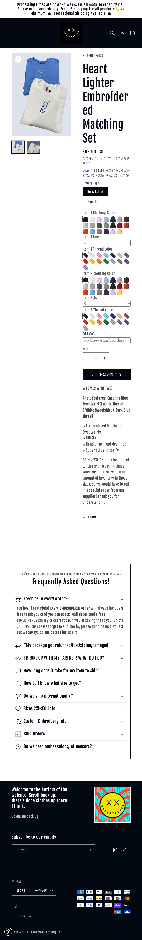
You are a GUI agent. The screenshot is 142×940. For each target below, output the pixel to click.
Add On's (89, 334)
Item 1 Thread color (98, 249)
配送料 (87, 158)
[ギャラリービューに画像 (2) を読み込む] (33, 147)
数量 (86, 349)
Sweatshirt (95, 191)
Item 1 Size (91, 237)
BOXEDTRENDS (29, 932)
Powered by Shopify (49, 932)
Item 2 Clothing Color (99, 273)
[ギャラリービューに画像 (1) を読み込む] (18, 147)
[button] (10, 33)
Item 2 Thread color (98, 310)
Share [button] (92, 516)
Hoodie (92, 202)
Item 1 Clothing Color (99, 212)
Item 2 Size (91, 297)
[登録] (89, 849)
